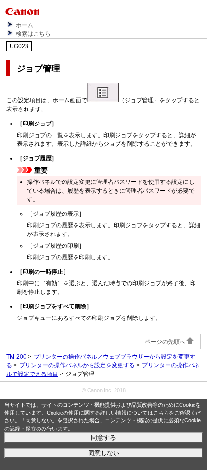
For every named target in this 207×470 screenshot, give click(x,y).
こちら (161, 412)
